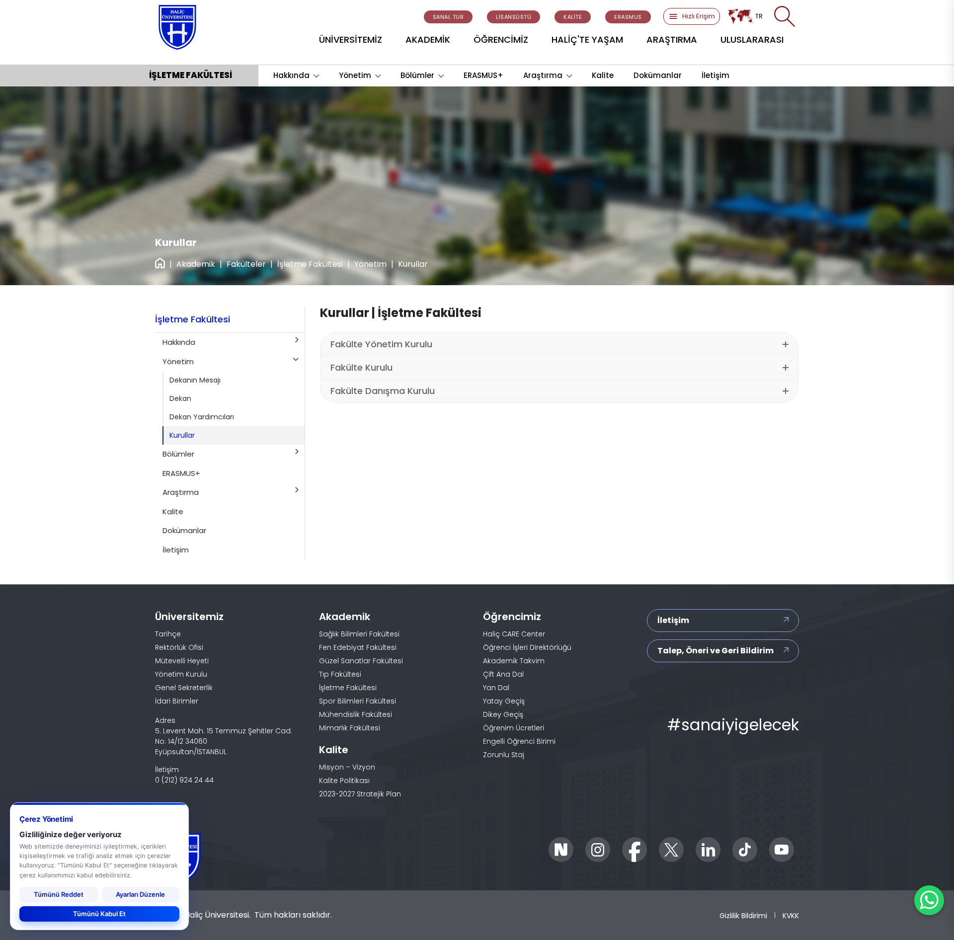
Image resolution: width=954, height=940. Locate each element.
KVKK (791, 916)
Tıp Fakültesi (340, 674)
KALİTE (572, 17)
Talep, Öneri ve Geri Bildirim (715, 650)
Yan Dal (496, 688)
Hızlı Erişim (698, 16)
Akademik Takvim (514, 661)
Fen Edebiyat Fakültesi (358, 647)
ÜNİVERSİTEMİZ (350, 39)
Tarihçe (168, 634)
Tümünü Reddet (58, 894)
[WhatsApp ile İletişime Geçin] (929, 900)
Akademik (195, 264)
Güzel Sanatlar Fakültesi (361, 661)
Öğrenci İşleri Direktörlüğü (527, 647)
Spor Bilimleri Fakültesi (357, 701)
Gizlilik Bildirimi (743, 916)
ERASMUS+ (483, 75)
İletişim (715, 75)
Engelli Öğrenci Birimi (519, 741)
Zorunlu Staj (503, 755)
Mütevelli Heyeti (182, 661)
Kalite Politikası (344, 780)
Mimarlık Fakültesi (349, 728)
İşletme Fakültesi (310, 264)
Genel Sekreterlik (184, 688)
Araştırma (542, 75)
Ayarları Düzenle (140, 894)
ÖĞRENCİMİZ (501, 39)
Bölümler (417, 75)
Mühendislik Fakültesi (355, 714)
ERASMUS (628, 17)
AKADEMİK (427, 39)
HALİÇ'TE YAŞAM (587, 39)
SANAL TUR (448, 17)
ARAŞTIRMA (671, 39)
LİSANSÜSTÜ (513, 17)
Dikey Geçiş (503, 714)
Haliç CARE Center (514, 634)
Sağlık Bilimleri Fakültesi (359, 634)
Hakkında (291, 75)
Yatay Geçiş (504, 701)
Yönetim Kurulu (181, 674)
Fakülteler (246, 264)
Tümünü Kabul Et (99, 914)
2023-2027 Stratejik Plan (360, 794)
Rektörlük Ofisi (179, 647)
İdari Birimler (176, 701)
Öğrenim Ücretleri (513, 728)
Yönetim (355, 75)
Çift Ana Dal (503, 674)
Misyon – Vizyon (347, 767)
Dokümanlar (658, 75)
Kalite (603, 75)
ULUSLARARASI (752, 39)
